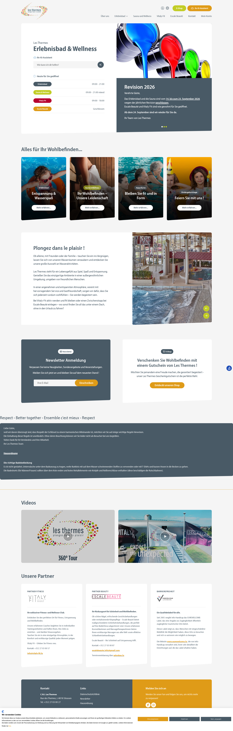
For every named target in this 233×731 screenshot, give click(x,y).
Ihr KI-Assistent (201, 8)
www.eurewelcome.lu (177, 641)
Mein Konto (206, 16)
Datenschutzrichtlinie (90, 694)
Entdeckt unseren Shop (167, 385)
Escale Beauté (176, 16)
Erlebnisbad (42, 84)
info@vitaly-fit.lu (35, 653)
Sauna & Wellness (42, 92)
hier (9, 726)
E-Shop (179, 8)
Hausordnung (11, 453)
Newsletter (85, 698)
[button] (162, 126)
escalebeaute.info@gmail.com (106, 650)
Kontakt (192, 16)
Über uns (105, 16)
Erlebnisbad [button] (120, 16)
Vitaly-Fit (161, 16)
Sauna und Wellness (142, 16)
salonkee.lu (118, 655)
